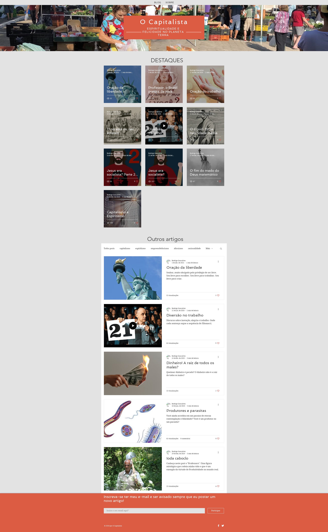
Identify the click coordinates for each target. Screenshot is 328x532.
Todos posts (109, 248)
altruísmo (178, 248)
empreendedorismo (160, 248)
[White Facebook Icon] (218, 525)
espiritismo (140, 248)
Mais (208, 248)
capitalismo (125, 248)
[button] (221, 248)
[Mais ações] (219, 261)
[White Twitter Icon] (222, 525)
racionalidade (194, 248)
